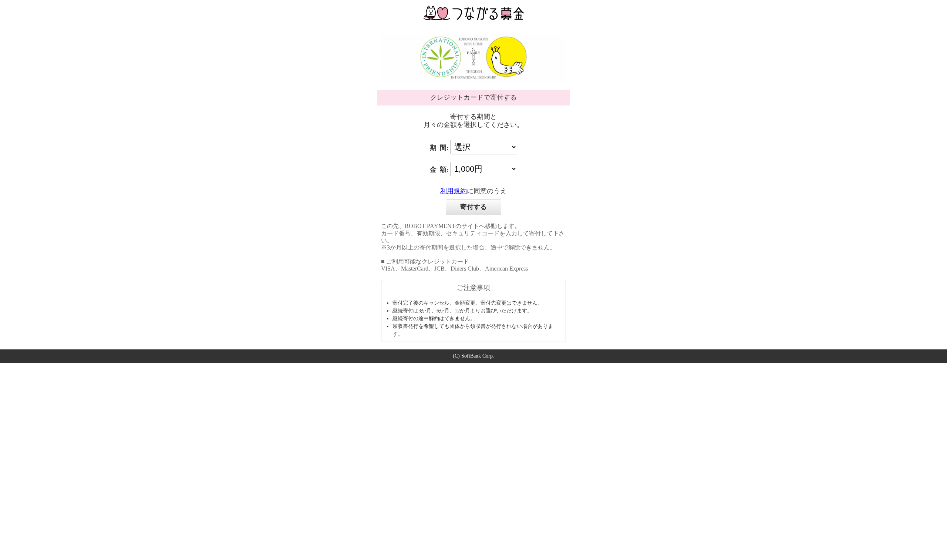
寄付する (473, 207)
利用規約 (453, 191)
